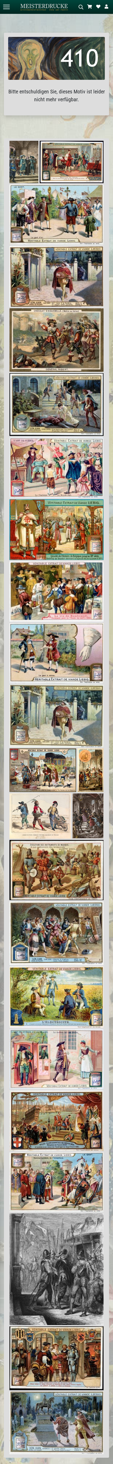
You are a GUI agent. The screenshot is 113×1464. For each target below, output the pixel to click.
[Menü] (6, 7)
